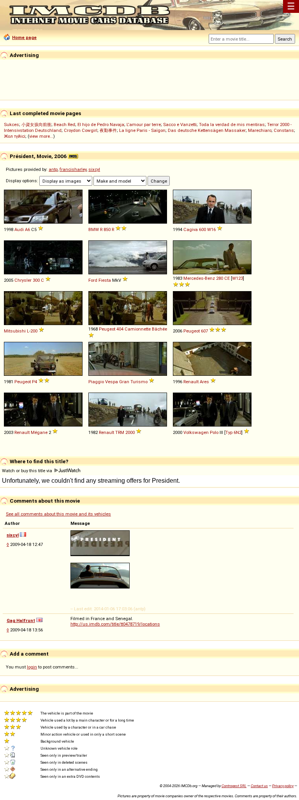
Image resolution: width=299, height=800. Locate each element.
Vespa (111, 381)
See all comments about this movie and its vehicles (58, 514)
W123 (237, 278)
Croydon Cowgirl (80, 130)
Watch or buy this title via (27, 470)
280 (219, 278)
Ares (204, 381)
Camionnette (138, 329)
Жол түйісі (14, 136)
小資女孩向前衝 (36, 124)
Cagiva (190, 229)
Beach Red (64, 124)
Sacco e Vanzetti (180, 124)
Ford (92, 280)
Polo (214, 432)
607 (204, 331)
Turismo (139, 381)
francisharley (73, 169)
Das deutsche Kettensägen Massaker (207, 130)
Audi (19, 229)
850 (107, 229)
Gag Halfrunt (21, 620)
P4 (34, 381)
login (32, 667)
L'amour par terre (144, 124)
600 (202, 229)
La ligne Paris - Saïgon (142, 130)
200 (33, 331)
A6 (27, 229)
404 (119, 329)
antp (53, 169)
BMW (93, 229)
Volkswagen (196, 432)
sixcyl (94, 169)
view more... (41, 136)
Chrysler (23, 280)
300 (36, 280)
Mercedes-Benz (199, 278)
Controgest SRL (234, 786)
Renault (191, 381)
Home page (24, 37)
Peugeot (107, 329)
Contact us (259, 786)
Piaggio (96, 381)
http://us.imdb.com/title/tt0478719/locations (115, 624)
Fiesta (104, 280)
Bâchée (159, 329)
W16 (211, 229)
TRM (119, 432)
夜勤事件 (108, 130)
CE (227, 278)
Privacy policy (283, 786)
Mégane (39, 432)
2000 (130, 432)
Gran (124, 381)
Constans (284, 130)
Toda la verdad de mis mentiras (232, 124)
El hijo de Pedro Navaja (100, 124)
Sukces (11, 124)
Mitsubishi (15, 331)
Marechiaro (259, 130)
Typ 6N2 (233, 432)
